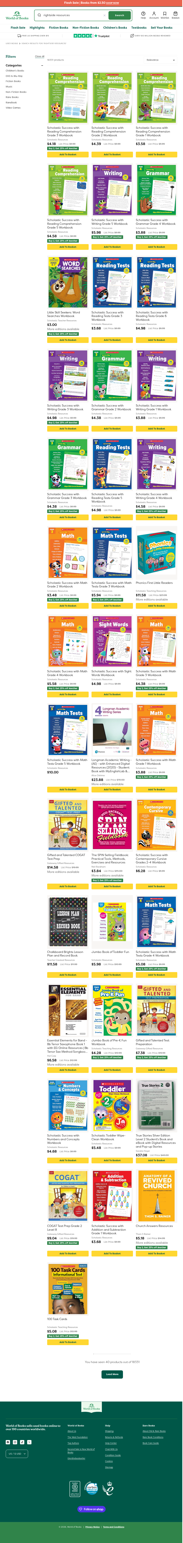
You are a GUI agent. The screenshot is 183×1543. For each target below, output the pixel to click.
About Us (72, 1431)
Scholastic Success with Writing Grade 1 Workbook (153, 407)
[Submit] (40, 15)
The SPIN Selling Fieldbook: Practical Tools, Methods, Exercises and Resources (110, 859)
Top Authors (73, 1443)
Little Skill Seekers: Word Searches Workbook (63, 314)
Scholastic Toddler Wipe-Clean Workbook (108, 1137)
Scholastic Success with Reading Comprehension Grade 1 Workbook (153, 131)
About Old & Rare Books (154, 1431)
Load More (112, 1374)
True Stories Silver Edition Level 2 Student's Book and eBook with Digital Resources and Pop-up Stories (156, 1141)
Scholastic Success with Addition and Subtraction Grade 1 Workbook (109, 1229)
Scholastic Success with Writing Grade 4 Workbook (154, 496)
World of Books (74, 1527)
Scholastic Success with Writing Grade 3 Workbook (65, 407)
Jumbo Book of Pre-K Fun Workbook (109, 1042)
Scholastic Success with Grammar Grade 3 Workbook (67, 496)
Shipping (109, 1431)
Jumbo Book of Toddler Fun (110, 952)
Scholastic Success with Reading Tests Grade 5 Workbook (108, 498)
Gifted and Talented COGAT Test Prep (66, 857)
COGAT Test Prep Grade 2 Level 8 (64, 1227)
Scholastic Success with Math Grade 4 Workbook (67, 673)
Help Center (111, 1443)
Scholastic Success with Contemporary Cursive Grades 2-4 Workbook (152, 859)
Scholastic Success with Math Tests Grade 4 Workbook (156, 953)
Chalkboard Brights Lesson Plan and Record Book (65, 953)
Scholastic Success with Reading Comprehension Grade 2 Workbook (109, 131)
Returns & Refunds (114, 1437)
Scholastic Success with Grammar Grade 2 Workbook (111, 407)
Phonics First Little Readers (154, 583)
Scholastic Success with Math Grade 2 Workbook (67, 584)
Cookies (109, 1461)
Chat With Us (111, 1449)
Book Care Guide (151, 1443)
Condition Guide (113, 1455)
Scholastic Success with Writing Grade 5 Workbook (110, 221)
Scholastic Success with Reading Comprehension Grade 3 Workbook (64, 131)
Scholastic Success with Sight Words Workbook (111, 673)
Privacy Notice (92, 1527)
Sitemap (109, 1467)
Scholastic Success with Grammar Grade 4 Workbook (155, 221)
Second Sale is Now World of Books (81, 1450)
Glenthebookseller (76, 1458)
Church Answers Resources (154, 1226)
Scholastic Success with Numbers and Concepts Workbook (63, 1139)
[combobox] (83, 15)
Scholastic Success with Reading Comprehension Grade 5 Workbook (64, 223)
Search (119, 15)
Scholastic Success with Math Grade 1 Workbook (156, 761)
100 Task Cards (57, 1319)
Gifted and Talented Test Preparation (152, 1042)
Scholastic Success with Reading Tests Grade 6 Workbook (152, 316)
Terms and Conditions (113, 1527)
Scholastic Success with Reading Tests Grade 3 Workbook (108, 316)
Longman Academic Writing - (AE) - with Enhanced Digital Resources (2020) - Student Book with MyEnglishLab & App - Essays (112, 765)
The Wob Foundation (78, 1437)
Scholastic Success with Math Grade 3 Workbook (156, 673)
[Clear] (105, 15)
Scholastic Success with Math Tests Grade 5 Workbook (67, 761)
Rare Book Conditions (153, 1437)
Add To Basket (68, 154)
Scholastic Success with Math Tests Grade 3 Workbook (112, 584)
